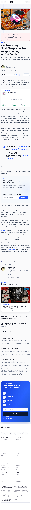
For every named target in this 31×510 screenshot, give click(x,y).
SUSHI (3, 230)
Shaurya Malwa (11, 66)
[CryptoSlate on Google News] (6, 433)
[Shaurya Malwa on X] (7, 277)
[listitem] (4, 261)
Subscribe (15, 413)
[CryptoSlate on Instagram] (22, 433)
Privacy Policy (11, 487)
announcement (5, 86)
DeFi (5, 42)
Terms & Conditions (22, 505)
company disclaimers (17, 374)
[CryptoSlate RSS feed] (26, 433)
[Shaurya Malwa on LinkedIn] (8, 277)
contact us (24, 39)
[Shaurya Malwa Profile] (3, 67)
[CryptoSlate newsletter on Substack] (10, 433)
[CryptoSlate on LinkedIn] (18, 433)
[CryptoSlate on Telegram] (14, 433)
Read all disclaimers (5, 500)
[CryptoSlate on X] (3, 433)
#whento (23, 146)
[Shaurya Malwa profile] (3, 269)
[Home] (2, 6)
